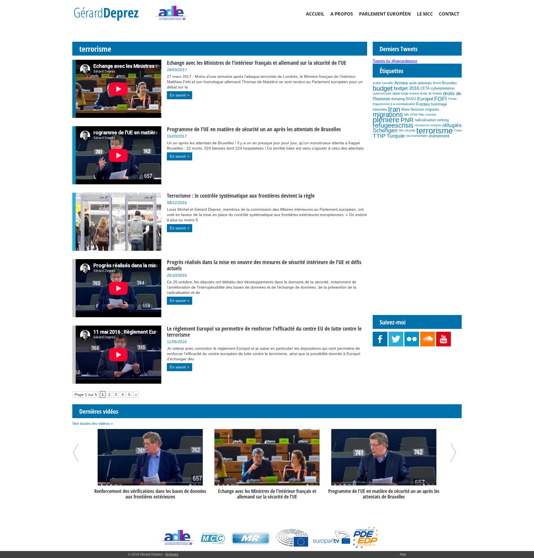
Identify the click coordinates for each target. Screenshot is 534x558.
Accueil (315, 14)
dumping (398, 99)
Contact (449, 14)
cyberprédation (442, 88)
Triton (458, 130)
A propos (341, 14)
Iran (394, 109)
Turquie (396, 136)
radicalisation (425, 120)
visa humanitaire (417, 135)
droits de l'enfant (431, 93)
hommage (439, 104)
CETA (425, 88)
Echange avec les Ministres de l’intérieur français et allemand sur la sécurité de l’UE (267, 494)
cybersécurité (382, 93)
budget (383, 88)
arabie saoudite (383, 83)
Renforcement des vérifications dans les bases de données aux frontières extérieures (150, 494)
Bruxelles (449, 83)
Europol (425, 98)
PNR (407, 119)
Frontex (423, 104)
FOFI (440, 99)
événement (439, 135)
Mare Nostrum (412, 109)
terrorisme (434, 130)
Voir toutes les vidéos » (92, 423)
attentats (425, 83)
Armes (401, 83)
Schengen (385, 130)
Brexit (437, 83)
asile (413, 83)
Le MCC (425, 14)
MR (406, 114)
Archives (171, 554)
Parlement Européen (385, 14)
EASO (411, 99)
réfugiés (452, 125)
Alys (403, 554)
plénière (386, 120)
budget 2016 (406, 88)
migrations (388, 114)
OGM (413, 114)
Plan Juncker (427, 114)
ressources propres (427, 125)
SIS (401, 130)
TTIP (379, 136)
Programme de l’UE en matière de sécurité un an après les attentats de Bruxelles (383, 494)
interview (380, 109)
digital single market (405, 93)
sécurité (409, 130)
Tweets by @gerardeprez (395, 61)
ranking (443, 120)
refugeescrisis (393, 125)
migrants (432, 109)
